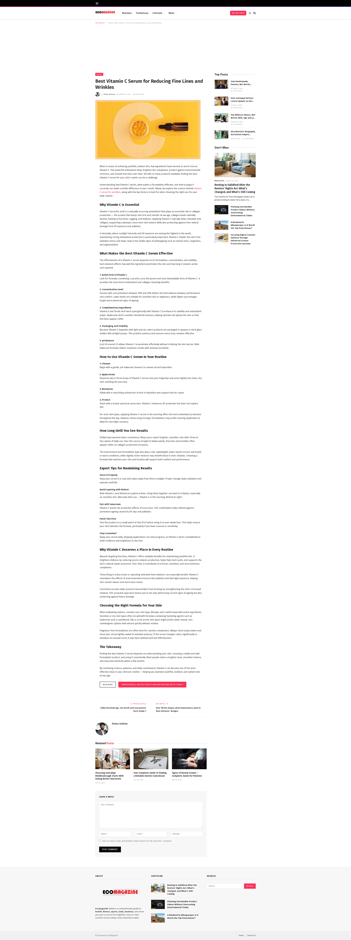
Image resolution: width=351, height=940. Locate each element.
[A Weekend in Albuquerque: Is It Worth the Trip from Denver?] (221, 225)
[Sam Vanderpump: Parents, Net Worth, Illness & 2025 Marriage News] (221, 84)
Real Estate (219, 180)
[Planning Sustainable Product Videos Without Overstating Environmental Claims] (221, 209)
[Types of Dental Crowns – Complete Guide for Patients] (189, 758)
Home (110, 23)
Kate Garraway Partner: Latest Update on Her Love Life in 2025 (242, 100)
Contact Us (251, 935)
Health (99, 74)
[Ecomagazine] (105, 13)
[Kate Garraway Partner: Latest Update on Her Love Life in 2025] (221, 101)
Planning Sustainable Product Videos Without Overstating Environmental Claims (243, 211)
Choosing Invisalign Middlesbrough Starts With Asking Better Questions (109, 776)
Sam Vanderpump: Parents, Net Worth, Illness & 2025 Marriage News (242, 83)
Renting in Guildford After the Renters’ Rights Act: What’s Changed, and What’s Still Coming (235, 188)
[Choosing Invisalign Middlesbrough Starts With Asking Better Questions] (112, 758)
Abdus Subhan (109, 94)
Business (127, 13)
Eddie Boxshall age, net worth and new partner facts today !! (152, 685)
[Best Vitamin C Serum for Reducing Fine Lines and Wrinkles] (148, 158)
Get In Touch (238, 13)
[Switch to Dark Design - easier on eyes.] (250, 13)
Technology (142, 13)
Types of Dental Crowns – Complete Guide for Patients (187, 774)
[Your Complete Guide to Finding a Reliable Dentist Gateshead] (151, 758)
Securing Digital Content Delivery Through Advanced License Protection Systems (243, 239)
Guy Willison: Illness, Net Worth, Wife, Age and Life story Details (243, 116)
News (171, 13)
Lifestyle (157, 13)
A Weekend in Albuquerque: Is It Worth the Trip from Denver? (243, 225)
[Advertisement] (175, 48)
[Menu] (97, 3)
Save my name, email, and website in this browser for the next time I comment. (137, 841)
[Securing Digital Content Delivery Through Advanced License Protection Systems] (221, 237)
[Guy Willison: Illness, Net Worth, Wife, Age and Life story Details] (221, 117)
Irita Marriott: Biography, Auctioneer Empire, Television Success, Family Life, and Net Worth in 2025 (243, 133)
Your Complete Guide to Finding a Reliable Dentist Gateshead (150, 774)
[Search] (254, 13)
